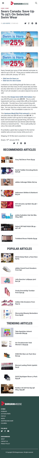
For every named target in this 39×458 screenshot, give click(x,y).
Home (2, 8)
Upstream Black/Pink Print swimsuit (16, 113)
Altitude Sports (5, 413)
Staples (3, 416)
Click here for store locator (12, 81)
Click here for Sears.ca (10, 78)
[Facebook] (28, 23)
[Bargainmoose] (19, 3)
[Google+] (36, 23)
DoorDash (4, 411)
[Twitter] (25, 23)
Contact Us (4, 441)
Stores (3, 409)
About (3, 439)
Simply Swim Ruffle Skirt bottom (21, 97)
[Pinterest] (32, 23)
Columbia (4, 423)
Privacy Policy (5, 443)
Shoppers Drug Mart (7, 421)
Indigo (3, 418)
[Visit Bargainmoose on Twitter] (2, 431)
